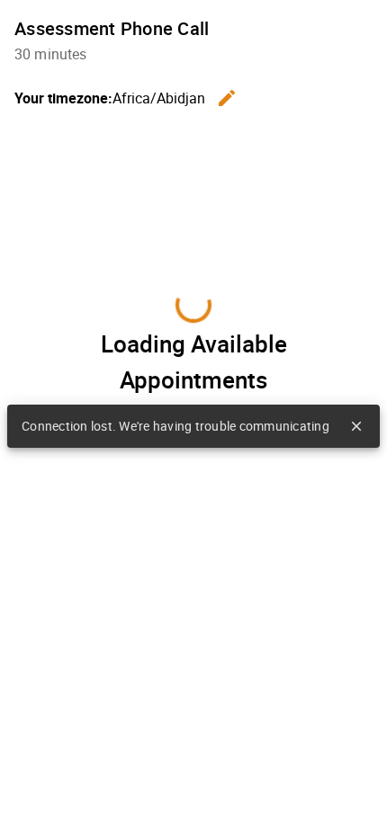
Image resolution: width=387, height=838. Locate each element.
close (356, 426)
